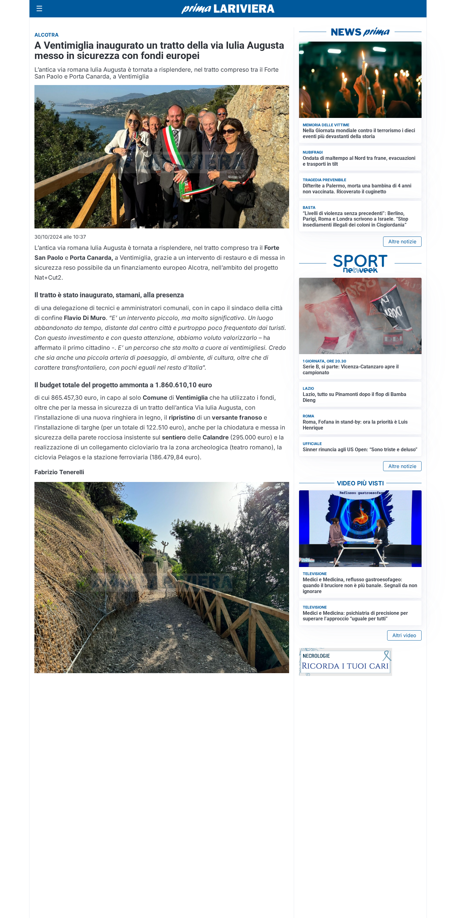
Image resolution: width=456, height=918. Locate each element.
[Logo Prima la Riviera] (228, 8)
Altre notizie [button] (402, 241)
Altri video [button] (404, 635)
